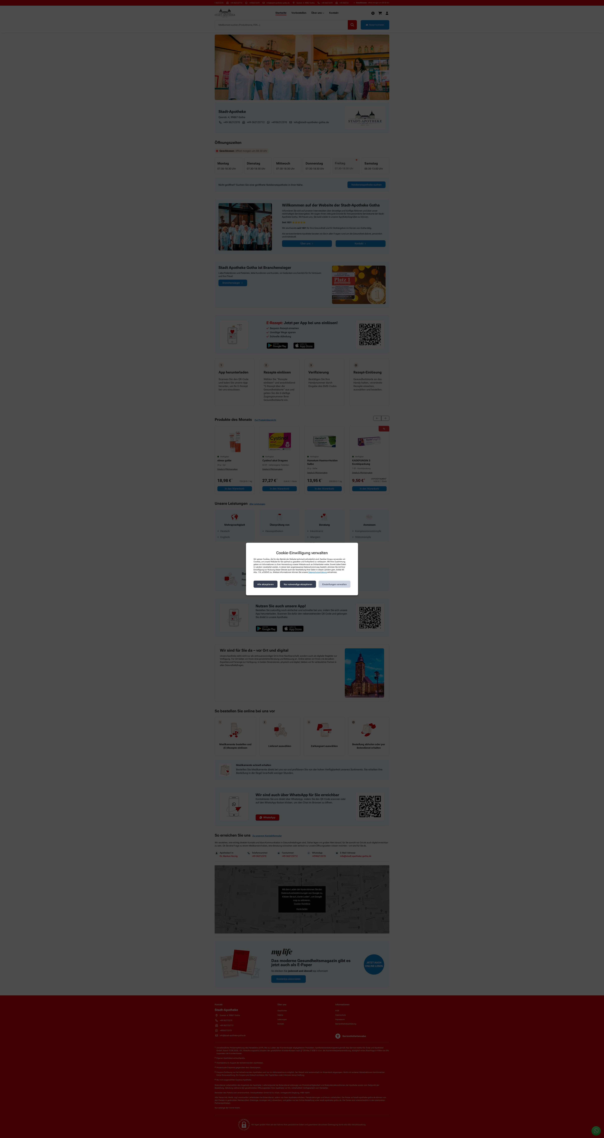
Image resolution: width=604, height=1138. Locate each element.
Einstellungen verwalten (334, 584)
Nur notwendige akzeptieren (298, 584)
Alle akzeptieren (265, 584)
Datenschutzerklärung (317, 572)
